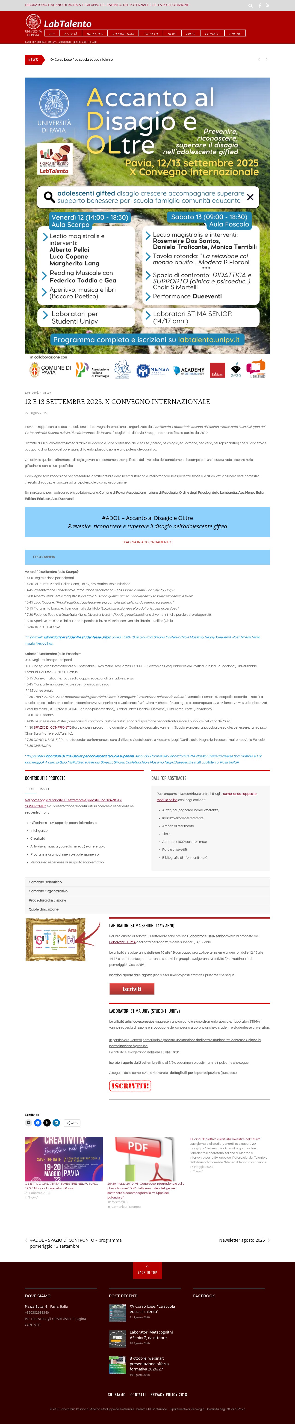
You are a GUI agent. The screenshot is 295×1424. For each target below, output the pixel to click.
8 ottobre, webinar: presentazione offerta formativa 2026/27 (149, 1363)
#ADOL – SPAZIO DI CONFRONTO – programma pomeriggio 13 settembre (73, 1243)
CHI (52, 34)
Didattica (95, 34)
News (172, 34)
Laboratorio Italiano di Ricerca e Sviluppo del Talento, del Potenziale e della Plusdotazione (107, 5)
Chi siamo (117, 1394)
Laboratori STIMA (122, 942)
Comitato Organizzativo (48, 891)
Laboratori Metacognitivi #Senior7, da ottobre (84, 59)
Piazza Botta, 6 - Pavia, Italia (46, 1306)
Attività (71, 34)
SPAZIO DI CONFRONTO (52, 727)
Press (190, 34)
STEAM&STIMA (123, 34)
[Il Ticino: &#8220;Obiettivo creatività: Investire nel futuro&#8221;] (231, 1155)
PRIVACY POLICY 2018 (169, 1394)
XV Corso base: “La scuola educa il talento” (152, 1309)
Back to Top (147, 1272)
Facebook (204, 1295)
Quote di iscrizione (44, 909)
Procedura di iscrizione (47, 900)
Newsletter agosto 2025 (244, 1240)
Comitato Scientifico (45, 882)
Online (235, 34)
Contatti (212, 34)
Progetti (151, 34)
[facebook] (260, 5)
